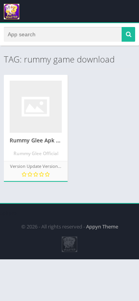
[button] (128, 34)
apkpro (8, 213)
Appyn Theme (102, 226)
